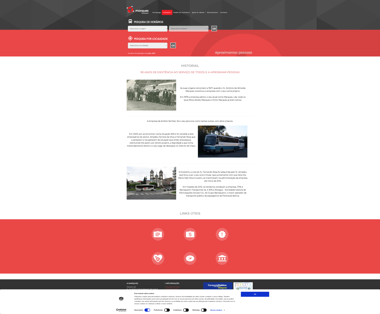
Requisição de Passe (173, 287)
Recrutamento (212, 12)
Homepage (156, 12)
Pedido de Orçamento (181, 12)
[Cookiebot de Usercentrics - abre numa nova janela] (121, 310)
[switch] (167, 310)
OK (255, 294)
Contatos (223, 12)
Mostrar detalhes (216, 310)
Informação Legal (172, 289)
